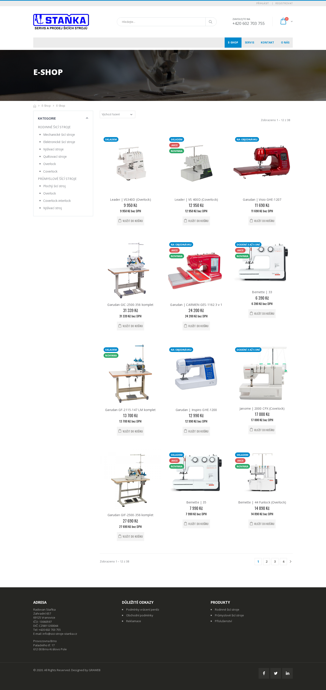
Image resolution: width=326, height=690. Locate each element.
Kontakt (267, 42)
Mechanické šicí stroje (59, 134)
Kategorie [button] (47, 118)
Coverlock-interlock (57, 201)
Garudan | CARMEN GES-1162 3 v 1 (196, 305)
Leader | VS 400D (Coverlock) (196, 199)
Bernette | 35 (196, 502)
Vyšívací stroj (52, 208)
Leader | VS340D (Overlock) (130, 199)
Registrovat (284, 3)
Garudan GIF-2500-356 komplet (130, 515)
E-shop (233, 42)
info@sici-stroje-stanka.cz (60, 634)
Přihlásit (262, 3)
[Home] (34, 106)
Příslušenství (223, 621)
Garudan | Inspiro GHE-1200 (196, 410)
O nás (285, 42)
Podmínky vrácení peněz (142, 609)
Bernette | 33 (262, 292)
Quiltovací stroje (55, 156)
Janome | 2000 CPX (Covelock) (262, 408)
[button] (286, 22)
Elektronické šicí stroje (59, 142)
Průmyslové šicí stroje (229, 615)
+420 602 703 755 (248, 23)
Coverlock (50, 171)
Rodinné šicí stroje (227, 609)
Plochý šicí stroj (54, 186)
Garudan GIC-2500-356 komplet (130, 305)
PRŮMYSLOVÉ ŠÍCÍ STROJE (57, 179)
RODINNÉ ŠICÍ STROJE (54, 127)
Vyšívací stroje (53, 149)
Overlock (49, 164)
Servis (249, 42)
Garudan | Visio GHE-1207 (262, 199)
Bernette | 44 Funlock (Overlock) (262, 502)
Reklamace (133, 621)
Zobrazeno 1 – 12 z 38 (275, 120)
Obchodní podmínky (139, 615)
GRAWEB (94, 670)
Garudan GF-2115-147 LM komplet (130, 410)
